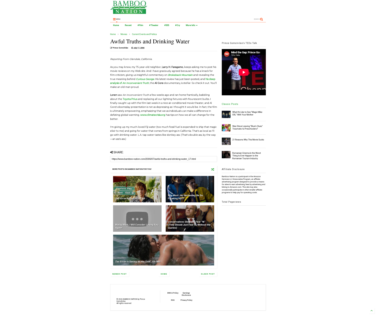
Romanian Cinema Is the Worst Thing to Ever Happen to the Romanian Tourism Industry (246, 155)
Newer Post (119, 274)
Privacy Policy (186, 300)
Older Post (208, 274)
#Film (140, 25)
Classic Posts (230, 104)
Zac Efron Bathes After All (130, 198)
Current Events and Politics (144, 34)
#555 (166, 25)
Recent (128, 25)
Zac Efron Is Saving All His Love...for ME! (137, 261)
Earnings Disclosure (186, 294)
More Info (190, 25)
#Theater (153, 25)
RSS (172, 300)
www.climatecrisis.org (152, 115)
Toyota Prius (130, 99)
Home (116, 25)
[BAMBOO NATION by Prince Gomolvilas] (128, 12)
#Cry (177, 25)
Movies (124, 34)
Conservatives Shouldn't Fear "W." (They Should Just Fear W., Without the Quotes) (189, 224)
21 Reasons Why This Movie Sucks (248, 139)
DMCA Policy (172, 293)
